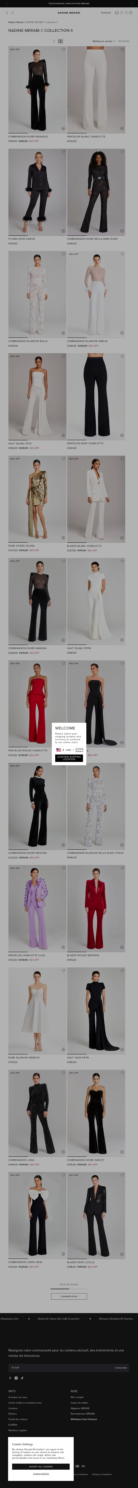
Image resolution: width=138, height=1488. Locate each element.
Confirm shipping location (69, 758)
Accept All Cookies (41, 1466)
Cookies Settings (41, 1473)
